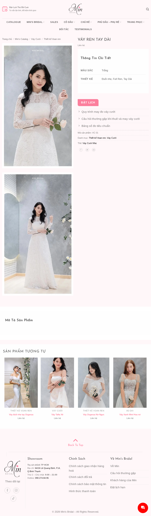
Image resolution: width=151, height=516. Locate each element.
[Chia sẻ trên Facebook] (81, 149)
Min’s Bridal (34, 22)
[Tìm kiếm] (147, 9)
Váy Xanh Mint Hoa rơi (130, 414)
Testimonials (83, 29)
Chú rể (85, 22)
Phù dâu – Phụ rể (108, 22)
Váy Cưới (36, 39)
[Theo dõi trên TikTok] (13, 499)
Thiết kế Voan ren (52, 39)
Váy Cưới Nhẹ (90, 143)
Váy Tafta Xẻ (57, 414)
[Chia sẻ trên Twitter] (87, 149)
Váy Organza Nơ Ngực (93, 414)
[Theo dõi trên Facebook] (7, 490)
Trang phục (134, 22)
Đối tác (64, 29)
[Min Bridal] (75, 9)
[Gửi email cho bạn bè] (93, 149)
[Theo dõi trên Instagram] (16, 490)
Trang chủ (7, 39)
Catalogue (13, 22)
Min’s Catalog (21, 39)
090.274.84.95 (42, 478)
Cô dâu (68, 22)
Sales (54, 22)
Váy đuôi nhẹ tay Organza (21, 414)
